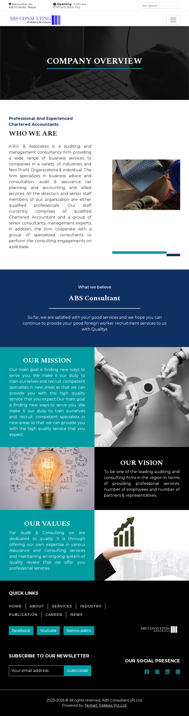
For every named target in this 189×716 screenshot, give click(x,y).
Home (15, 606)
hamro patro (79, 630)
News (76, 614)
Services (62, 606)
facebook (21, 630)
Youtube (48, 630)
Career (54, 614)
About (37, 606)
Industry (90, 606)
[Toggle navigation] (173, 20)
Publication (23, 614)
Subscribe (77, 670)
